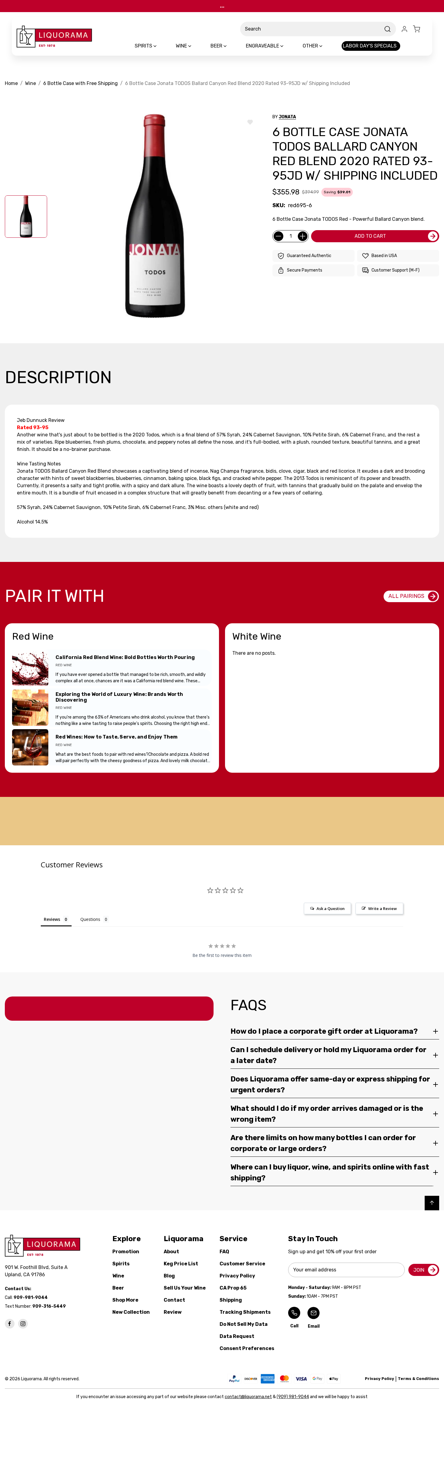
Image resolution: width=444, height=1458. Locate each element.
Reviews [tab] (52, 919)
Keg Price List (181, 1264)
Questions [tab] (90, 919)
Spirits (121, 1264)
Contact (174, 1300)
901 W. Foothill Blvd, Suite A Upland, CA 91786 (37, 1270)
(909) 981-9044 (293, 1396)
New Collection (131, 1312)
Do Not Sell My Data (244, 1324)
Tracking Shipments (245, 1312)
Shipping (231, 1300)
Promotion (125, 1251)
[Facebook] (9, 1324)
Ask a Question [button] (331, 908)
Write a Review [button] (382, 908)
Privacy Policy (237, 1276)
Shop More (125, 1300)
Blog (169, 1276)
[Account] (404, 29)
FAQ (224, 1251)
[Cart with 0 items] (420, 29)
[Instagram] (23, 1324)
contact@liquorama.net (248, 1396)
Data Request (237, 1336)
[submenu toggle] (160, 46)
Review (173, 1312)
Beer (118, 1288)
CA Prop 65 (233, 1288)
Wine (118, 1276)
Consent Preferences (247, 1348)
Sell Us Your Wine (185, 1288)
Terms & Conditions (418, 1378)
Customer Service (242, 1264)
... (222, 6)
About (171, 1251)
